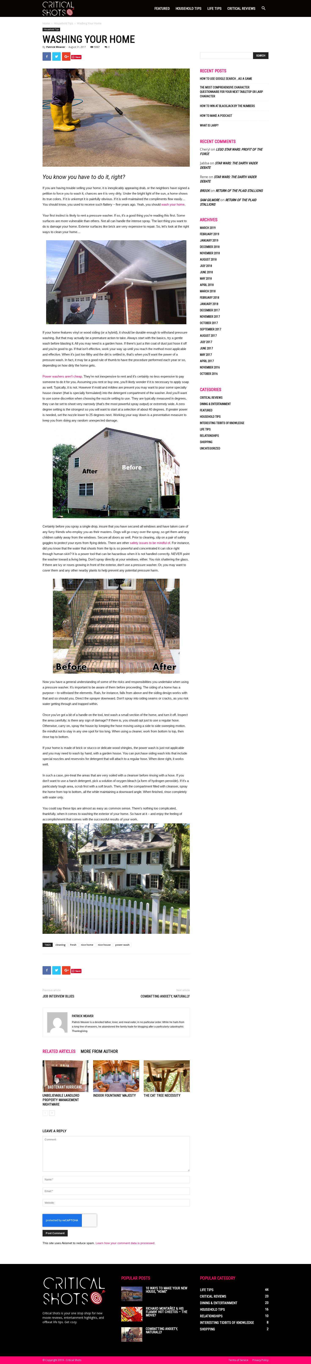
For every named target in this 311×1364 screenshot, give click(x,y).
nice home (87, 944)
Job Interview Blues (58, 996)
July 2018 (206, 266)
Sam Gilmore (209, 200)
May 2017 (206, 354)
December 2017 (210, 310)
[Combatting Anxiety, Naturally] (131, 1334)
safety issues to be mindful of (150, 543)
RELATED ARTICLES (59, 1051)
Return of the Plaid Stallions (239, 191)
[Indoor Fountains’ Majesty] (116, 1076)
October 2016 (209, 373)
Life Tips (214, 8)
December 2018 (210, 247)
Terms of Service (238, 1360)
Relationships (209, 435)
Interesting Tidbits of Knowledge (222, 423)
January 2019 (209, 240)
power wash (122, 944)
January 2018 (209, 304)
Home (46, 23)
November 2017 (210, 316)
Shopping (206, 442)
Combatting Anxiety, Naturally (165, 996)
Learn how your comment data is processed (125, 1243)
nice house (104, 944)
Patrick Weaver (55, 46)
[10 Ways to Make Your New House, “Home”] (131, 1294)
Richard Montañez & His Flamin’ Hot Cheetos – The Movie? (166, 1311)
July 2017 (206, 342)
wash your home (172, 204)
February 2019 (209, 234)
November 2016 (210, 367)
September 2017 (210, 329)
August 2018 (208, 259)
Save (78, 57)
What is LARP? (209, 125)
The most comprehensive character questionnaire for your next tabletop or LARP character (231, 92)
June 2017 (206, 348)
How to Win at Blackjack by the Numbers (227, 106)
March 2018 (208, 291)
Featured (162, 8)
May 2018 (206, 278)
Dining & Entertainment (215, 404)
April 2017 (207, 361)
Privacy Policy (260, 1360)
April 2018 (207, 285)
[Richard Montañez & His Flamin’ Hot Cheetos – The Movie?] (131, 1314)
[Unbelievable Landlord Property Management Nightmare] (66, 1076)
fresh (73, 944)
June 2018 (206, 272)
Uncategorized (210, 448)
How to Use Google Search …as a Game (226, 78)
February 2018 (209, 297)
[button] (263, 9)
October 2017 (209, 323)
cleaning (60, 944)
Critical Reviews (241, 8)
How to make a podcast (216, 115)
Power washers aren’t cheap (62, 376)
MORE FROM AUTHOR (99, 1051)
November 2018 (210, 253)
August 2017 (208, 335)
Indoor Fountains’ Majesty (114, 1095)
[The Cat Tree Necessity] (167, 1076)
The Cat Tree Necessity (162, 1095)
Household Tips (188, 8)
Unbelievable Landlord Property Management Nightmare (61, 1099)
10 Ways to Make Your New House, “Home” (166, 1290)
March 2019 (208, 227)
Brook (205, 191)
